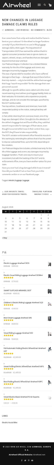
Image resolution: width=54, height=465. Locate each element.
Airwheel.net (39, 454)
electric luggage (15, 180)
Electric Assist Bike (9, 422)
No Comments (38, 30)
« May (4, 238)
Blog (49, 30)
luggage (26, 180)
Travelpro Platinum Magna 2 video (42, 193)
